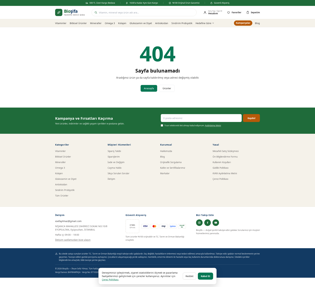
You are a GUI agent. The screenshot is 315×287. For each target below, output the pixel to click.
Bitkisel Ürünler (78, 23)
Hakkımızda (166, 151)
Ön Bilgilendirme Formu (225, 156)
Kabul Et (205, 276)
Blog (257, 23)
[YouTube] (215, 222)
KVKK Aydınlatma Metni (225, 173)
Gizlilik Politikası (220, 167)
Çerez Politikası (220, 178)
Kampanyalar (243, 22)
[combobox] (146, 12)
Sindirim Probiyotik (181, 23)
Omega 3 (110, 23)
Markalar (165, 173)
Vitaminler (60, 23)
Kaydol (251, 118)
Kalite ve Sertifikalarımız (172, 167)
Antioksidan (161, 23)
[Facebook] (207, 222)
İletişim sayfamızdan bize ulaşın (73, 239)
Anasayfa (149, 88)
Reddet (189, 276)
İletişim (111, 178)
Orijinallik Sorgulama (171, 162)
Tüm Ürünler (61, 195)
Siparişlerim (114, 156)
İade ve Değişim (116, 162)
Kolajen (122, 23)
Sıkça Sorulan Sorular (118, 173)
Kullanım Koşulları (222, 162)
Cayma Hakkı (114, 167)
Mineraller (96, 23)
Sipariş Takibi (114, 151)
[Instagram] (199, 222)
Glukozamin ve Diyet (141, 23)
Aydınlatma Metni (213, 125)
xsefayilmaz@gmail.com (68, 221)
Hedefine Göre (203, 23)
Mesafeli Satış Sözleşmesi (226, 151)
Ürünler (167, 88)
